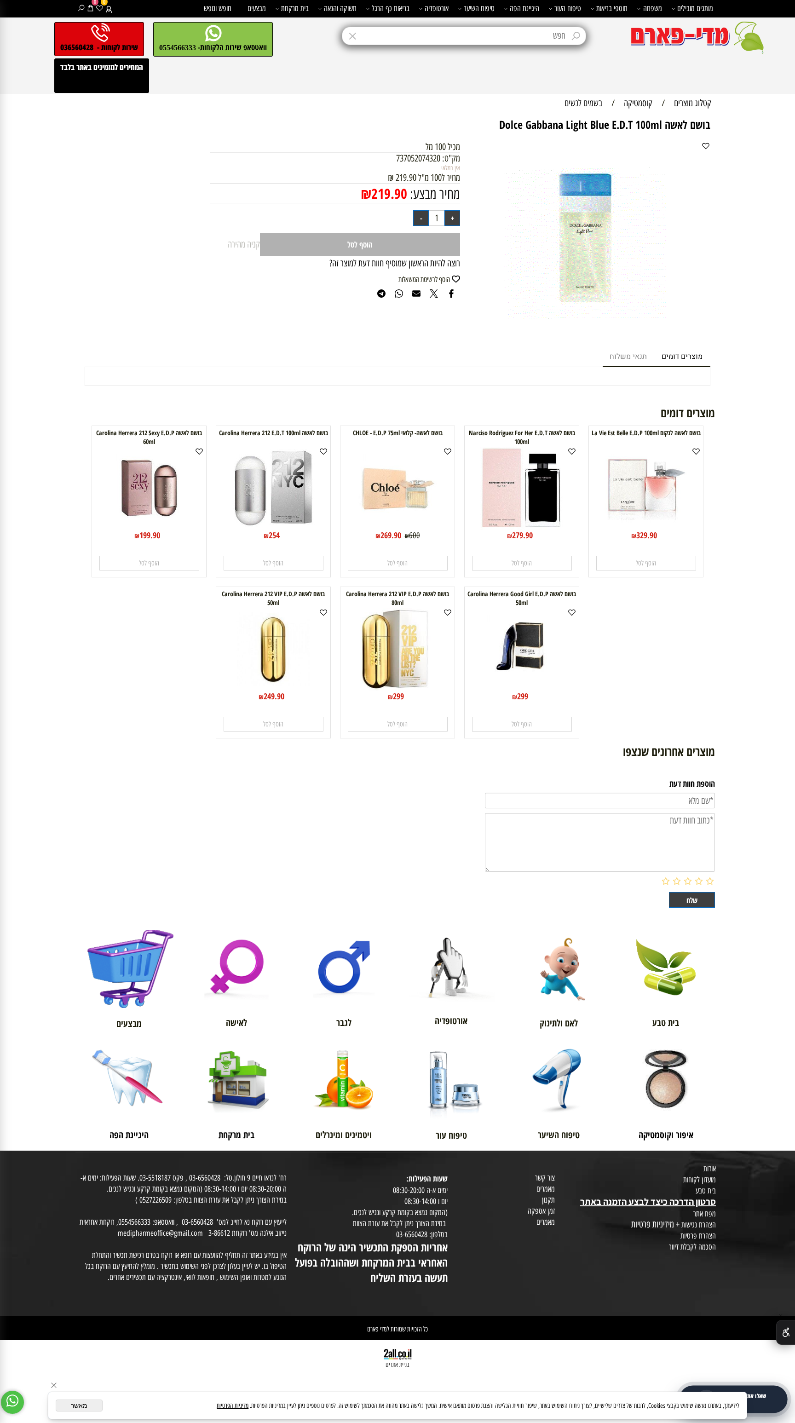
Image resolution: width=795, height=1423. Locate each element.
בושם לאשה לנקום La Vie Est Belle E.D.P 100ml (646, 432)
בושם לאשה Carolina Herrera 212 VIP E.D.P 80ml (397, 598)
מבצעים (257, 8)
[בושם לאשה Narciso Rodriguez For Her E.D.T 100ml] (521, 526)
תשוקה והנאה (340, 8)
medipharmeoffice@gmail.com (160, 1233)
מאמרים (545, 1188)
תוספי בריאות (612, 8)
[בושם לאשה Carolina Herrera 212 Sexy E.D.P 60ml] (149, 526)
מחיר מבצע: (433, 193)
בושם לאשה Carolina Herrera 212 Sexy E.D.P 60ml (149, 437)
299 (522, 696)
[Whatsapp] (12, 1402)
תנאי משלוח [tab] (628, 356)
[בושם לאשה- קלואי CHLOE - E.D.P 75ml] (397, 526)
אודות (709, 1168)
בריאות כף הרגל (390, 8)
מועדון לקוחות (699, 1179)
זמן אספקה (541, 1211)
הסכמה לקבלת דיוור (692, 1246)
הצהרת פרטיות (698, 1235)
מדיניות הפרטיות (232, 1406)
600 (414, 535)
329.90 (646, 535)
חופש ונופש (217, 8)
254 (274, 535)
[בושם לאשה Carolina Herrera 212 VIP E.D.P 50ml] (273, 687)
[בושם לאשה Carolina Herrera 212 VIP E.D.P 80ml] (397, 687)
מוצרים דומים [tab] (682, 356)
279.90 (522, 535)
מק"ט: (451, 158)
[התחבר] (109, 8)
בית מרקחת (295, 8)
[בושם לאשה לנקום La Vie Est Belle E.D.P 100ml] (646, 526)
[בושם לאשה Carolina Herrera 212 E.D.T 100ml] (273, 526)
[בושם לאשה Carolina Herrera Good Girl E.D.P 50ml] (521, 687)
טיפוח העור (567, 8)
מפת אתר (704, 1213)
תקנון (548, 1199)
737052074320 (418, 158)
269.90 (390, 535)
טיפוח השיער (479, 8)
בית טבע (706, 1190)
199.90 (149, 535)
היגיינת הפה (524, 8)
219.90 (389, 193)
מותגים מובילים (695, 8)
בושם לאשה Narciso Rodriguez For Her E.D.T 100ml (522, 437)
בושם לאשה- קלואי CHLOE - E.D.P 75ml (398, 432)
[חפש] (81, 8)
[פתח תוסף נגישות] (785, 1332)
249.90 (274, 696)
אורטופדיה (437, 8)
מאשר (79, 1405)
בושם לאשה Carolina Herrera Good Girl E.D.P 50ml (521, 598)
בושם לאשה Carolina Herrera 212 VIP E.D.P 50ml (273, 598)
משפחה (652, 8)
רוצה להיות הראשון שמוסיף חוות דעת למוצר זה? (394, 263)
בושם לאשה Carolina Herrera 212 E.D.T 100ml (273, 432)
